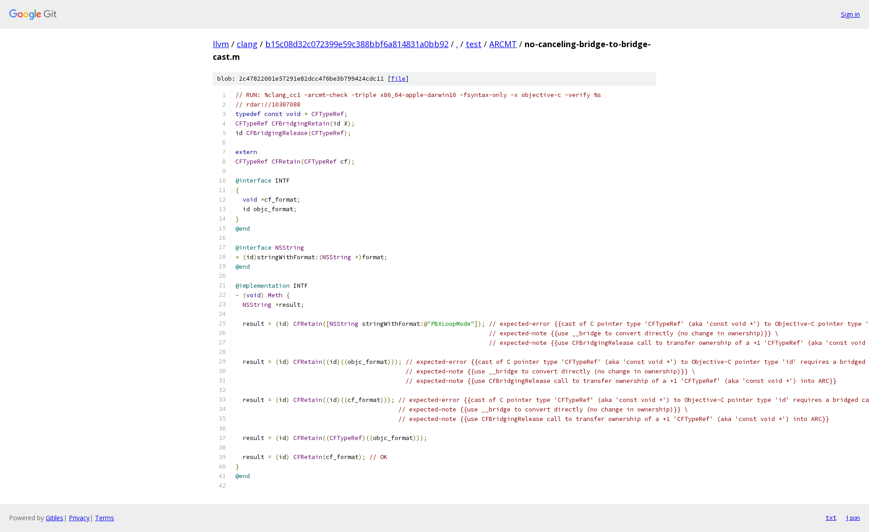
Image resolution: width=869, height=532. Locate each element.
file (398, 78)
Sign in (850, 14)
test (474, 44)
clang (247, 44)
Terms (104, 517)
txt (831, 517)
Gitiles (54, 517)
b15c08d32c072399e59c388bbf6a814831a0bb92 (357, 44)
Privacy (79, 517)
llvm (221, 44)
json (852, 517)
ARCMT (503, 44)
